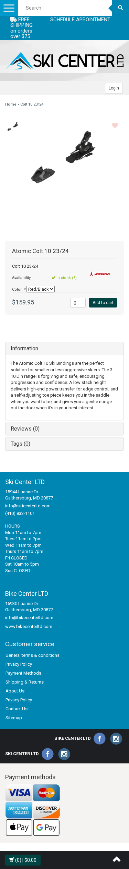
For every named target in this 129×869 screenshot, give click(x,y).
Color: (18, 289)
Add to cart (103, 302)
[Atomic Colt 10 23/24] (12, 126)
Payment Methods (23, 673)
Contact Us (17, 708)
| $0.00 (25, 860)
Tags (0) (20, 443)
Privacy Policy (19, 664)
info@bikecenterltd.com (29, 617)
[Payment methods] (32, 810)
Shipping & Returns (25, 682)
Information (24, 348)
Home (11, 104)
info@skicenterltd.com (28, 505)
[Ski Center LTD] (64, 60)
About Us (15, 690)
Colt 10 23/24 (31, 104)
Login (114, 88)
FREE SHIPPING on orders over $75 (21, 28)
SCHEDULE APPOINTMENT (80, 19)
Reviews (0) (25, 428)
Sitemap (14, 717)
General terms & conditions (33, 655)
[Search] (120, 8)
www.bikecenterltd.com (28, 626)
